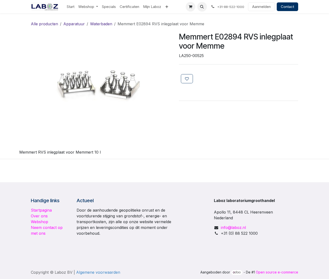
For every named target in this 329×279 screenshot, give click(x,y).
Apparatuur (74, 23)
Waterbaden (101, 23)
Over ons (39, 216)
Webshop (39, 221)
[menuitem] (70, 7)
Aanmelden (261, 6)
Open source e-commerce (277, 272)
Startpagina (41, 210)
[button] (202, 7)
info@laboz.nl (233, 227)
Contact (287, 6)
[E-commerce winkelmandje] (190, 7)
